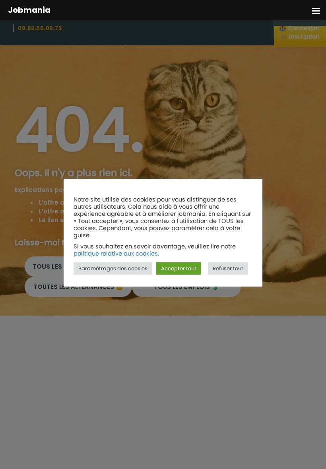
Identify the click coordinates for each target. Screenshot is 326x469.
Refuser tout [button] (228, 268)
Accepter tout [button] (178, 268)
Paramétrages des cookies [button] (112, 268)
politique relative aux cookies (116, 254)
